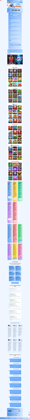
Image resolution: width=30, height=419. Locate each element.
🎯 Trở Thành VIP (9, 219)
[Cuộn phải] (21, 51)
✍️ (27, 418)
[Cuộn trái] (8, 51)
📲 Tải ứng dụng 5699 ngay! (15, 44)
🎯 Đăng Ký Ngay (9, 197)
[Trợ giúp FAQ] (29, 412)
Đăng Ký (21, 2)
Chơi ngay (10, 241)
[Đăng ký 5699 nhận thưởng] (15, 5)
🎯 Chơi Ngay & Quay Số (20, 199)
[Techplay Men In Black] (19, 59)
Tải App (15, 414)
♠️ (9, 418)
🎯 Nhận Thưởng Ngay (15, 198)
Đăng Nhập (17, 2)
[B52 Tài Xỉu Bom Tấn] (11, 59)
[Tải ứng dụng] (20, 411)
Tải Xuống (21, 0)
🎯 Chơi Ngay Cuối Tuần (15, 221)
